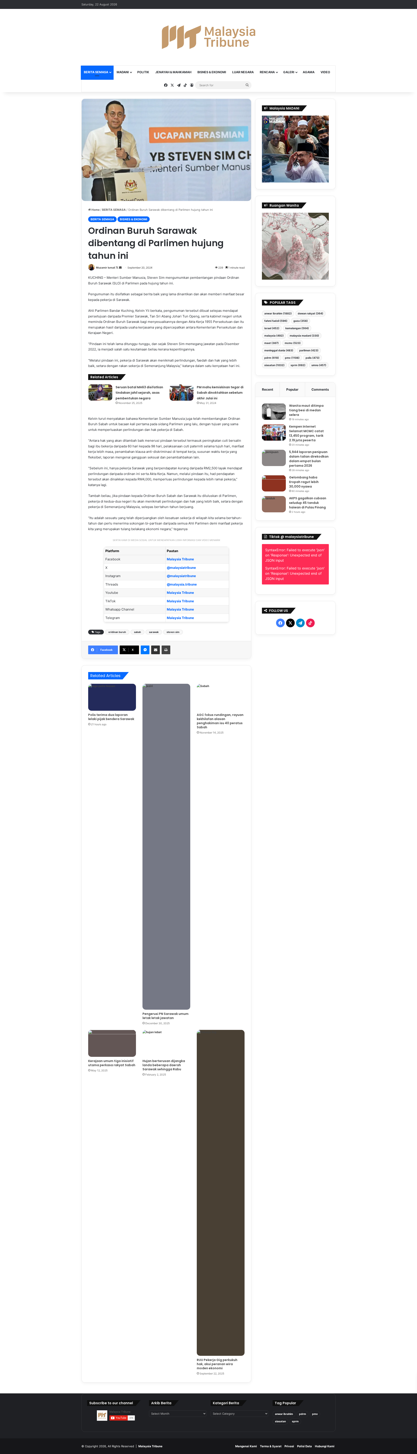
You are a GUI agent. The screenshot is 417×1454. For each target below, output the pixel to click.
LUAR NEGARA (243, 72)
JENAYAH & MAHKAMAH (173, 72)
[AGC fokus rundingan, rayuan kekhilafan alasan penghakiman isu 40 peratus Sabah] (221, 697)
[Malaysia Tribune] (208, 37)
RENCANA (267, 72)
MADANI (123, 72)
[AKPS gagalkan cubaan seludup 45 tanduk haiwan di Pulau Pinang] (274, 504)
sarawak (154, 632)
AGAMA (308, 72)
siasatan (274, 365)
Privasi (289, 1446)
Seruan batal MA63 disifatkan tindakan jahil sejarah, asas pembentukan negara (139, 392)
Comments (320, 389)
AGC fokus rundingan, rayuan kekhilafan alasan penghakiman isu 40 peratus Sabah (220, 721)
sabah (137, 632)
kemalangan (297, 328)
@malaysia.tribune (182, 584)
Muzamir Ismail (105, 267)
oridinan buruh (117, 632)
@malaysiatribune (181, 568)
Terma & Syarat (270, 1446)
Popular (292, 389)
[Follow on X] (117, 267)
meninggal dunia (278, 350)
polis (312, 357)
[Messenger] (145, 650)
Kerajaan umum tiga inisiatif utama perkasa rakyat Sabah (111, 1063)
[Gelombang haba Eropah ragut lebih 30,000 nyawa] (274, 483)
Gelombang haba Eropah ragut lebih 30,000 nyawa (304, 482)
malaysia (274, 335)
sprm (298, 365)
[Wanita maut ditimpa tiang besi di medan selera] (274, 411)
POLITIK (143, 72)
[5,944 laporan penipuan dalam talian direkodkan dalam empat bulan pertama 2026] (274, 458)
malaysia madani (304, 335)
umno (318, 365)
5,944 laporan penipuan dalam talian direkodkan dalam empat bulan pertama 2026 (309, 459)
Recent (267, 389)
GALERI (288, 72)
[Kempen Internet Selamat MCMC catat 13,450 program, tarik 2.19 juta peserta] (274, 432)
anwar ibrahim (278, 313)
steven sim (173, 632)
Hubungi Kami (324, 1446)
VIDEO (325, 72)
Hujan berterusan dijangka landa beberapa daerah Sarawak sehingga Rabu (163, 1065)
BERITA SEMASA (96, 72)
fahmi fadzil (275, 320)
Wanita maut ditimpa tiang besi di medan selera (306, 410)
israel (271, 328)
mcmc (293, 343)
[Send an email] (120, 267)
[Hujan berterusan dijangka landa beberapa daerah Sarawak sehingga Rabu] (166, 1043)
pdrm (271, 357)
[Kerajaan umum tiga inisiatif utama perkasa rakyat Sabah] (112, 1043)
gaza (300, 320)
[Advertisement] (295, 743)
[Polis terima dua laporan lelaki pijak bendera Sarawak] (112, 697)
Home (95, 209)
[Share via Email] (155, 650)
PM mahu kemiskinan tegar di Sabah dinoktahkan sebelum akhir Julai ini (220, 392)
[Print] (166, 650)
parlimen (308, 350)
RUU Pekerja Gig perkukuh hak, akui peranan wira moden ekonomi (217, 1364)
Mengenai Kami (246, 1446)
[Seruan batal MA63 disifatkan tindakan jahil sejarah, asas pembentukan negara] (100, 392)
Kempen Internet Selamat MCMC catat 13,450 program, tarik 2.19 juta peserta (306, 433)
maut (271, 343)
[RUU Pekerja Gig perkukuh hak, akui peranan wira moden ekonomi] (221, 1193)
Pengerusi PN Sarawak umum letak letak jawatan (165, 1016)
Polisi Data (304, 1446)
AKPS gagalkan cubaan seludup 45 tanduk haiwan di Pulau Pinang (307, 503)
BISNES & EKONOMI (211, 72)
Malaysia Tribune (180, 559)
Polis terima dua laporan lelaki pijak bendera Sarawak (111, 717)
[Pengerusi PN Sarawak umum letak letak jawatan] (166, 847)
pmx (292, 357)
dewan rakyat (310, 313)
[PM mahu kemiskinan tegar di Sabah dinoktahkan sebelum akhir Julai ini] (182, 392)
